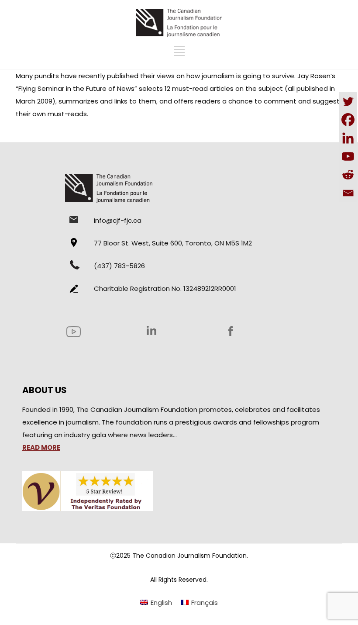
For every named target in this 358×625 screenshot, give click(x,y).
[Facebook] (348, 119)
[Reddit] (348, 175)
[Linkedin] (348, 138)
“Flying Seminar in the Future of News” (76, 88)
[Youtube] (348, 156)
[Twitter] (348, 101)
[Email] (348, 193)
